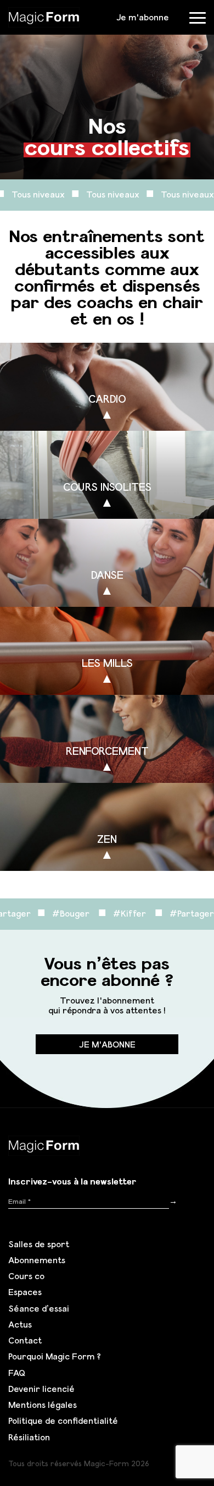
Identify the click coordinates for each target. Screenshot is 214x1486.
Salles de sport (38, 1244)
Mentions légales (42, 1405)
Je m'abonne (142, 17)
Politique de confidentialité (63, 1420)
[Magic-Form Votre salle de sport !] (44, 16)
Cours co (26, 1276)
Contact (25, 1340)
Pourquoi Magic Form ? (54, 1356)
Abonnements (36, 1260)
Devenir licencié (41, 1389)
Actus (20, 1324)
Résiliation (29, 1437)
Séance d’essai (38, 1308)
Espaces (25, 1292)
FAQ (16, 1373)
